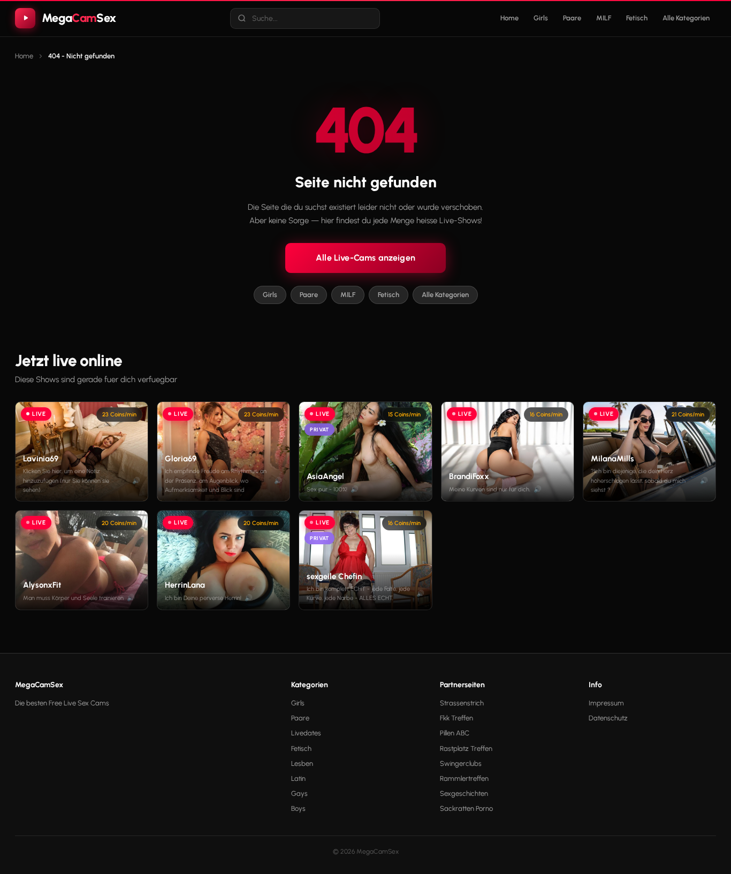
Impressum (606, 703)
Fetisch (637, 18)
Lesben (302, 763)
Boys (298, 808)
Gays (299, 793)
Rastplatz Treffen (466, 748)
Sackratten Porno (466, 808)
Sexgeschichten (464, 793)
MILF (603, 18)
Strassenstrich (462, 703)
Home (509, 18)
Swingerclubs (461, 763)
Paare (572, 18)
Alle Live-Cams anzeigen (365, 258)
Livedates (306, 733)
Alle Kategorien (686, 18)
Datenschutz (608, 718)
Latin (298, 778)
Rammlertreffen (464, 778)
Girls (541, 18)
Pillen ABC (454, 733)
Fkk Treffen (456, 718)
